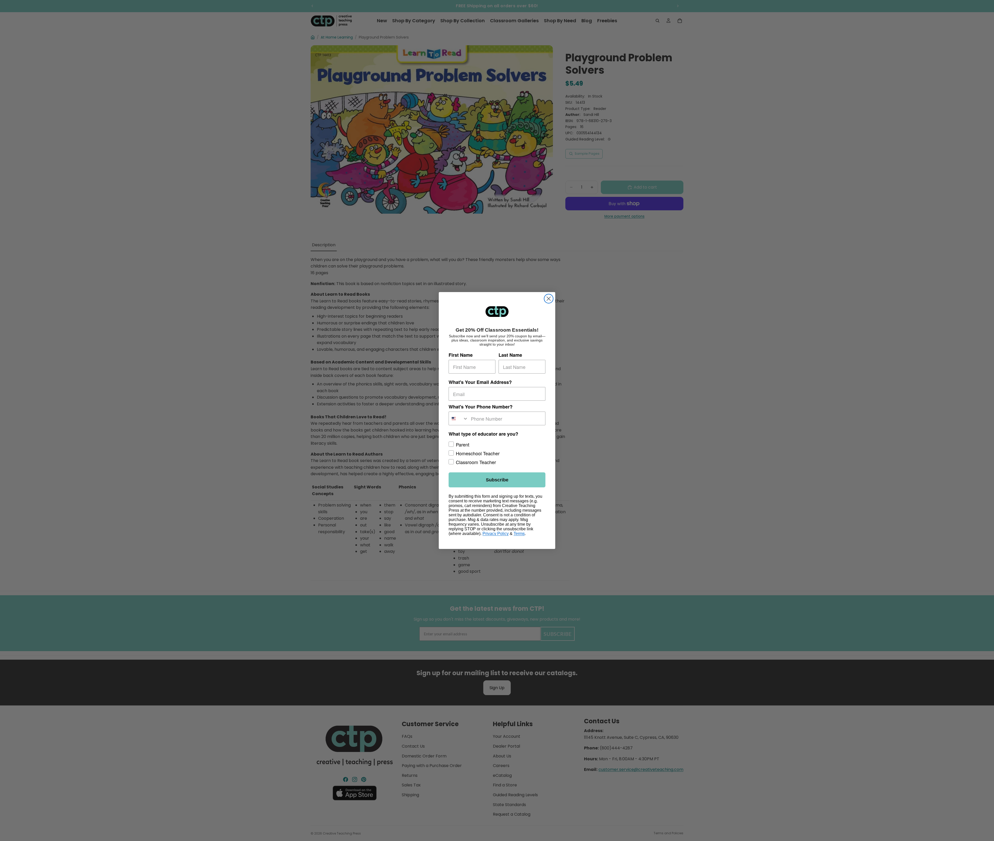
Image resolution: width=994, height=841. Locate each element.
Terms (519, 533)
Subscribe (497, 479)
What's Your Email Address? (480, 382)
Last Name (510, 355)
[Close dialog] (548, 298)
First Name (461, 355)
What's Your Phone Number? (481, 406)
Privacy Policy (496, 533)
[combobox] (458, 418)
